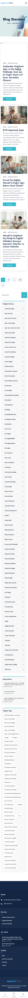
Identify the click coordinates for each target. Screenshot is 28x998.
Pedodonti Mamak (9, 849)
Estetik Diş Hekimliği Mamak (12, 797)
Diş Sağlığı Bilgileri (10, 438)
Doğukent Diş (8, 771)
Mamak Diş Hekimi (10, 554)
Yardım (4, 965)
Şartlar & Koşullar (7, 923)
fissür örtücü (8, 801)
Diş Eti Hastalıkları (10, 376)
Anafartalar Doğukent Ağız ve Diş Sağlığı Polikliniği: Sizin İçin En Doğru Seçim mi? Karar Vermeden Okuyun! (13, 73)
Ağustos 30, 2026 (13, 63)
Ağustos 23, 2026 (12, 127)
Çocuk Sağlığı (8, 361)
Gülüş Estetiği (8, 808)
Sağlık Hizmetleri (9, 626)
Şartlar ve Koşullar (7, 959)
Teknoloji (7, 645)
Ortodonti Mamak (9, 842)
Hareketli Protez (9, 816)
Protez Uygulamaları (10, 616)
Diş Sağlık (7, 448)
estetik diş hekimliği (10, 789)
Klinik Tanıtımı (9, 539)
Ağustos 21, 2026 (12, 232)
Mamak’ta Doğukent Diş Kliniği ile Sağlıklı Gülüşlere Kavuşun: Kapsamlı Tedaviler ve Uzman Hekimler (13, 241)
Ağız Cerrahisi (9, 313)
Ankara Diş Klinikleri (10, 337)
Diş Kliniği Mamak (9, 760)
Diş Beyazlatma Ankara (11, 745)
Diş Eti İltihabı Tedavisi (11, 381)
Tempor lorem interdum (11, 650)
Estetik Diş (8, 467)
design (6, 737)
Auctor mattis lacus (10, 347)
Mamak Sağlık (8, 578)
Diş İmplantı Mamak (10, 767)
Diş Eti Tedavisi (8, 756)
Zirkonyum (8, 669)
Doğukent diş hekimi (10, 775)
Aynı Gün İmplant (9, 726)
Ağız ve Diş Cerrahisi (10, 318)
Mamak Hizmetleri (10, 573)
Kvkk (3, 955)
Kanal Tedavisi (9, 525)
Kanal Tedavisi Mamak (10, 827)
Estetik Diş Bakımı (9, 786)
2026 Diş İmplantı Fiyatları (12, 715)
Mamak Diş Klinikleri (10, 563)
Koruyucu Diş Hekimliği (11, 544)
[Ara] (24, 295)
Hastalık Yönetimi (10, 506)
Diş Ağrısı (15, 737)
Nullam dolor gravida (10, 582)
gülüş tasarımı (8, 812)
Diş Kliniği (7, 409)
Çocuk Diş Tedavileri (10, 864)
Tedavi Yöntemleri (10, 635)
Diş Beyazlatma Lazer (10, 749)
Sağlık (6, 621)
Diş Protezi (8, 429)
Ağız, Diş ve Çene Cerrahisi (12, 328)
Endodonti (7, 782)
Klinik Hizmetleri (9, 530)
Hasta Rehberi (9, 496)
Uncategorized (9, 655)
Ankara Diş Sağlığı (10, 342)
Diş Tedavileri (8, 453)
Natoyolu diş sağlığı (10, 838)
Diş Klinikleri (8, 424)
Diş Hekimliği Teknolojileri (12, 395)
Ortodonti (7, 597)
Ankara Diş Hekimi (10, 332)
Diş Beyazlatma (9, 366)
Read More (9, 99)
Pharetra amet (9, 611)
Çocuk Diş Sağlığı (9, 357)
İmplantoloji (8, 520)
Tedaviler (7, 640)
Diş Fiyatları (8, 385)
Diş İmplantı (8, 400)
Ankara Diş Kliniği (9, 719)
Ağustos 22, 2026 (12, 177)
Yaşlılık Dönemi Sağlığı (11, 664)
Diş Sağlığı (8, 433)
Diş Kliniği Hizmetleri (10, 414)
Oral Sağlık (8, 592)
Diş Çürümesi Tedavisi (11, 371)
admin (4, 63)
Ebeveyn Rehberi (9, 462)
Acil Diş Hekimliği (9, 308)
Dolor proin (8, 457)
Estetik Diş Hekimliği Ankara (12, 793)
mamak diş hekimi (9, 830)
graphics (20, 804)
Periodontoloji (9, 607)
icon (19, 816)
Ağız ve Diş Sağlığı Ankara (12, 734)
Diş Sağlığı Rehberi (10, 443)
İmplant (7, 515)
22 (20, 280)
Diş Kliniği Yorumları (10, 419)
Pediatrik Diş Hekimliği (11, 845)
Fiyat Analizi (8, 477)
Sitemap (4, 962)
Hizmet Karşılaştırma (11, 510)
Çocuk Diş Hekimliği (10, 352)
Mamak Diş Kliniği (9, 558)
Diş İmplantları (9, 405)
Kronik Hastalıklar (10, 549)
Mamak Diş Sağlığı (10, 568)
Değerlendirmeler (7, 920)
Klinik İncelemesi (9, 534)
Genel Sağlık (8, 486)
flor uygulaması (9, 804)
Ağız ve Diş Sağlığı (10, 323)
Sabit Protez (8, 856)
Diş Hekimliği (8, 390)
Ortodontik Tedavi (10, 602)
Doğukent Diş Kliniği (10, 778)
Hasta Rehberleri (9, 501)
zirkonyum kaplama (10, 860)
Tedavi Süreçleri (9, 631)
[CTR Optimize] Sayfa (13, 130)
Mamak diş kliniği (9, 834)
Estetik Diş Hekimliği (10, 472)
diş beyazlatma (9, 741)
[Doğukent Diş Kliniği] (7, 3)
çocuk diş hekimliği (10, 868)
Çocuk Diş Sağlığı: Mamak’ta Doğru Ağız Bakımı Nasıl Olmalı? (13, 182)
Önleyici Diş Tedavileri (11, 587)
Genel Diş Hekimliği (10, 482)
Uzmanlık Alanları (9, 659)
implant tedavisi (9, 819)
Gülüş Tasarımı (9, 491)
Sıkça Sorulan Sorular (8, 917)
